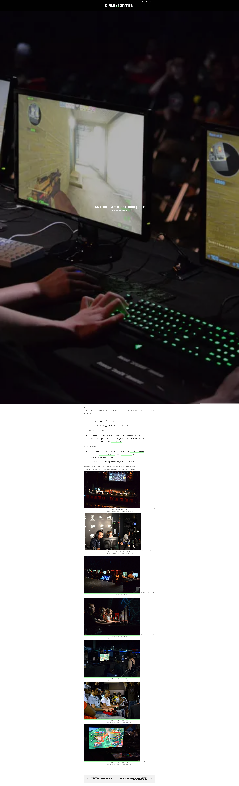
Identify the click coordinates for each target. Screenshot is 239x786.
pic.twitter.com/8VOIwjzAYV (102, 421)
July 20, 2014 (122, 426)
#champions (96, 438)
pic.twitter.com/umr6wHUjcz (102, 457)
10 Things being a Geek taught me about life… (103, 778)
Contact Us (125, 10)
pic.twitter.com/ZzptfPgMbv (112, 438)
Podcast (109, 10)
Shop (131, 10)
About (119, 10)
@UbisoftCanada (137, 451)
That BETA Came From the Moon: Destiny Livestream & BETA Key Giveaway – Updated (134, 779)
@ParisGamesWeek (107, 454)
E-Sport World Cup (117, 770)
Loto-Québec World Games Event (97, 410)
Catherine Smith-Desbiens (116, 210)
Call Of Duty (87, 770)
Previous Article (95, 777)
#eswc (137, 436)
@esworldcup (120, 436)
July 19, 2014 (129, 461)
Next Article (145, 777)
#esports (130, 436)
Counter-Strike (94, 770)
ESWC (123, 770)
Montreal (127, 770)
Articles (114, 10)
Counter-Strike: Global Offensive (105, 770)
